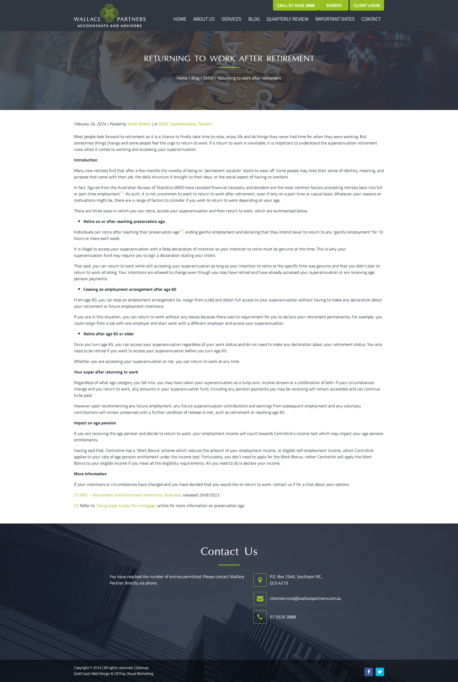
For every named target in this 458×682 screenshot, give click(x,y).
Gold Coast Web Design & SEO (97, 673)
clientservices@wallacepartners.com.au (305, 598)
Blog (254, 19)
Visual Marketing (140, 673)
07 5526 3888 (283, 617)
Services (231, 19)
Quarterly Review (288, 19)
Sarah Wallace (139, 124)
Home (179, 19)
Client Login (367, 5)
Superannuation (182, 124)
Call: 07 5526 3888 (296, 5)
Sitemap (141, 668)
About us (204, 19)
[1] (76, 495)
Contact (371, 19)
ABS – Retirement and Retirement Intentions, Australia (130, 495)
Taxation (205, 124)
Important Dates (335, 19)
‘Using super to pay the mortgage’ (126, 505)
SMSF (208, 78)
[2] (76, 505)
